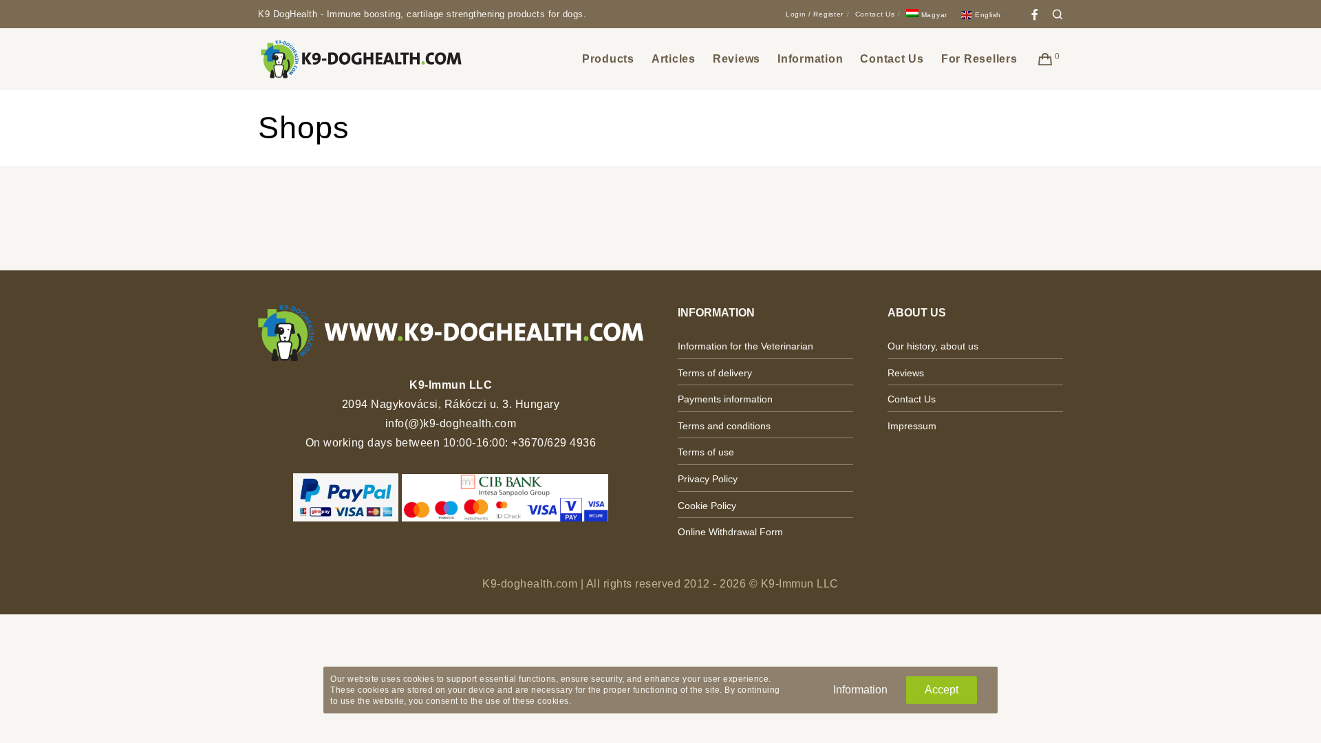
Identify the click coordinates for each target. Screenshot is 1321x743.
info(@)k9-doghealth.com (451, 423)
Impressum (912, 425)
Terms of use (706, 451)
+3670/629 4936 (553, 443)
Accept (941, 690)
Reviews (906, 372)
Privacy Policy (708, 478)
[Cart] (1045, 59)
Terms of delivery (715, 372)
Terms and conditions (724, 425)
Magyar (933, 15)
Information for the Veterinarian (745, 346)
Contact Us (875, 14)
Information (860, 690)
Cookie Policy (707, 505)
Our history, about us (933, 346)
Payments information (725, 399)
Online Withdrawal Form (730, 531)
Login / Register (815, 14)
